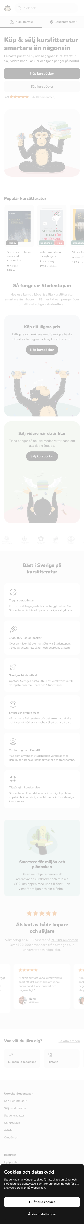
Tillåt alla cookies (42, 1202)
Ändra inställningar (42, 1214)
